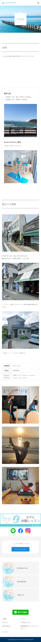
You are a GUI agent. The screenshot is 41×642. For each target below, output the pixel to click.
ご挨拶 (4, 619)
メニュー (23, 619)
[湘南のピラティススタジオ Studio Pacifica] (9, 3)
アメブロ (5, 632)
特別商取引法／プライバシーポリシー (29, 627)
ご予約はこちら (25, 622)
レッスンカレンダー (20, 549)
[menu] (38, 3)
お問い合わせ (6, 626)
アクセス (5, 622)
